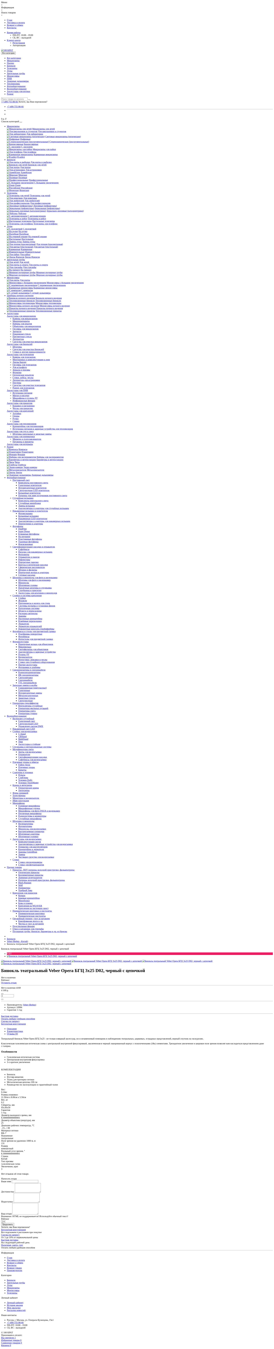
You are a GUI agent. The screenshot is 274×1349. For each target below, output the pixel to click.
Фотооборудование (16, 86)
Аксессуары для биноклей (19, 344)
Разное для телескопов (23, 388)
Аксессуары (13, 313)
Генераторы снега (27, 711)
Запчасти (17, 331)
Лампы (21, 854)
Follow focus (24, 765)
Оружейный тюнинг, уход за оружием (31, 918)
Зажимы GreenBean (27, 852)
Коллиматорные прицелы (30, 875)
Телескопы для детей (40, 195)
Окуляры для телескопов (25, 365)
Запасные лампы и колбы (25, 685)
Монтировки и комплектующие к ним (31, 359)
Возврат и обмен (15, 25)
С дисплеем (27, 147)
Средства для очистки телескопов (29, 385)
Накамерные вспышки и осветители (30, 511)
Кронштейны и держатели (31, 849)
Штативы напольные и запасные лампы (32, 434)
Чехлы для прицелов (23, 408)
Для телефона (29, 152)
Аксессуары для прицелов (19, 403)
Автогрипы (24, 790)
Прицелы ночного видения (49, 308)
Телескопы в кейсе (37, 218)
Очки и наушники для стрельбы (28, 929)
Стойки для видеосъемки (25, 731)
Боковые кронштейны (29, 898)
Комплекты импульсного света (33, 500)
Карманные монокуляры (45, 288)
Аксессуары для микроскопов (21, 316)
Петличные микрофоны (30, 813)
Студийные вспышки (23, 498)
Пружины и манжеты (23, 441)
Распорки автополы (28, 613)
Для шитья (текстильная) (46, 247)
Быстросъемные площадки (31, 831)
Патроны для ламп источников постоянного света (42, 495)
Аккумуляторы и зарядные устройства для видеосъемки (45, 844)
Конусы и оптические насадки (33, 565)
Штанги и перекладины (30, 611)
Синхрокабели (25, 680)
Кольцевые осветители (29, 493)
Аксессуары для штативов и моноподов (37, 593)
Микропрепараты (21, 321)
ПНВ (9, 78)
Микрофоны (19, 803)
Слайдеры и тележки (23, 772)
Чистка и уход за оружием (31, 924)
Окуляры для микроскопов (26, 329)
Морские (22, 175)
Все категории (14, 58)
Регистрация (19, 43)
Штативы (17, 347)
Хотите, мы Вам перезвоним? (32, 102)
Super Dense (24, 531)
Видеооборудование (17, 89)
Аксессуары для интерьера (20, 444)
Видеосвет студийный (23, 718)
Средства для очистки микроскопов (30, 341)
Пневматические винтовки (31, 913)
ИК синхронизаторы (28, 675)
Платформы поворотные (30, 634)
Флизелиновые (25, 544)
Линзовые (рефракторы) (45, 206)
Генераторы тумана (27, 713)
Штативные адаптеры (29, 834)
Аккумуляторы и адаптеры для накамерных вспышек (44, 521)
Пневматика (24, 888)
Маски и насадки (21, 395)
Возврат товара (14, 1268)
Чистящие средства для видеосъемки (36, 857)
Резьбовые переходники (30, 621)
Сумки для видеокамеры (30, 862)
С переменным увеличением (52, 285)
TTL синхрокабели (27, 682)
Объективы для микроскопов (27, 326)
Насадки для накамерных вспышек (35, 552)
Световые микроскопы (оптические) (63, 136)
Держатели (23, 624)
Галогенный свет (26, 721)
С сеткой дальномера (40, 293)
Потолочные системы (28, 608)
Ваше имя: (6, 1181)
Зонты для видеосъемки (30, 752)
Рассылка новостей (16, 1310)
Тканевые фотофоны (28, 541)
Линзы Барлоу (19, 362)
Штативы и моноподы (23, 821)
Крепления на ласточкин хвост (33, 908)
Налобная (24, 234)
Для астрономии (34, 170)
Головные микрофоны (29, 806)
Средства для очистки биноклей (28, 349)
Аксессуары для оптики (18, 91)
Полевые (22, 177)
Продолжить (7, 1224)
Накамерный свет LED (24, 729)
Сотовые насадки (26, 575)
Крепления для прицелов (25, 893)
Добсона (22, 213)
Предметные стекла (22, 336)
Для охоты (25, 280)
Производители (14, 1270)
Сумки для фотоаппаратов (31, 865)
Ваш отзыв (6, 1214)
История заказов (15, 1305)
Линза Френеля (32, 257)
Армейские (26, 172)
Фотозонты (23, 554)
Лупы (9, 71)
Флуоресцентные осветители (32, 488)
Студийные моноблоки (29, 503)
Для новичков (30, 198)
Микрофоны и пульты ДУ (25, 398)
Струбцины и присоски (29, 590)
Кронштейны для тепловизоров (28, 426)
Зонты (19, 472)
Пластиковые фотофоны (30, 539)
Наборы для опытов (22, 324)
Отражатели (24, 754)
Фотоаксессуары (21, 641)
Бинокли (11, 66)
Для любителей (32, 200)
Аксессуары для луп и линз (20, 431)
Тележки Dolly (25, 780)
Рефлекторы (24, 559)
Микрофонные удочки (29, 808)
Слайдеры (23, 777)
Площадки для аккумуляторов (33, 847)
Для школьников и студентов (52, 131)
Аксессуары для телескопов (20, 354)
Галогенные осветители (30, 485)
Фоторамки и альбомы (29, 667)
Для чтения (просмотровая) (49, 244)
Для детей (24, 262)
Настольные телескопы (43, 221)
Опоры (16, 416)
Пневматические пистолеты (32, 916)
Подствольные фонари (24, 926)
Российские (27, 188)
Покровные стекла (22, 334)
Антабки (17, 413)
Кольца (21, 895)
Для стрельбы (29, 267)
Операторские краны (28, 788)
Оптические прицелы (28, 872)
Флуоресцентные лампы (30, 693)
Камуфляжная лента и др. (30, 921)
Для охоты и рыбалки (41, 162)
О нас (9, 20)
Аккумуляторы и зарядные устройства (37, 652)
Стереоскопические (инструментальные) (69, 141)
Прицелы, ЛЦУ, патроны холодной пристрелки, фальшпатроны (43, 870)
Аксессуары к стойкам (29, 744)
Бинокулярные (31, 144)
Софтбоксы (23, 549)
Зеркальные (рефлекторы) (47, 208)
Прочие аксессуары (27, 665)
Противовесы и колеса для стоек (34, 603)
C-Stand (22, 734)
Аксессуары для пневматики (21, 436)
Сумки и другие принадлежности (29, 352)
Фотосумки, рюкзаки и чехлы (32, 659)
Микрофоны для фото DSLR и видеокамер (39, 811)
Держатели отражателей (30, 626)
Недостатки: (7, 1201)
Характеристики (15, 1031)
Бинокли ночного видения (49, 298)
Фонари (21, 454)
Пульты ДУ (23, 654)
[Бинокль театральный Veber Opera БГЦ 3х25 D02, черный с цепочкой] (42, 956)
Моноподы (23, 582)
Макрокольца (24, 647)
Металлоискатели (35, 470)
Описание (12, 1028)
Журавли (22, 600)
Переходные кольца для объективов (35, 644)
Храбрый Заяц (25, 890)
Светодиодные (25, 700)
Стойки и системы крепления (27, 595)
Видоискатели (25, 657)
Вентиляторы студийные (30, 706)
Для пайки (25, 254)
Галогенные (24, 690)
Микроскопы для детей (43, 129)
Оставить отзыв (9, 982)
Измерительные (33, 252)
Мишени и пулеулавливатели (27, 439)
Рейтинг (5, 1219)
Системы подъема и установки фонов (36, 606)
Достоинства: (7, 1191)
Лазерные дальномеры (18, 81)
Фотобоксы (23, 636)
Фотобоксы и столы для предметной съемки (34, 631)
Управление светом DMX (30, 726)
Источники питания (22, 393)
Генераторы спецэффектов (25, 703)
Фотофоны (18, 526)
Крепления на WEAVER (30, 906)
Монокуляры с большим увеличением (65, 282)
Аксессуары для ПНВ (17, 390)
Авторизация (19, 45)
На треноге (26, 270)
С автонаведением (37, 216)
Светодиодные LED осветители (33, 490)
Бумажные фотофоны (28, 534)
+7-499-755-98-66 (15, 106)
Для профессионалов (40, 203)
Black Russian (24, 882)
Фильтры (17, 372)
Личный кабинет (15, 1302)
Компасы (23, 449)
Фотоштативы (25, 826)
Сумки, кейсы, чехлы (23, 377)
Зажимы (22, 616)
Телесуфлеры (19, 795)
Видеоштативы (25, 824)
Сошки (16, 421)
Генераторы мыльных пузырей (33, 708)
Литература (18, 339)
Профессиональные (38, 180)
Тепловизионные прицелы (49, 311)
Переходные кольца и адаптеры (33, 572)
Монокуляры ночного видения (55, 306)
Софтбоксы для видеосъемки (32, 759)
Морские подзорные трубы (49, 275)
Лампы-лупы (28, 241)
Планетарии (27, 452)
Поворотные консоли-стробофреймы (36, 629)
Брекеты (22, 770)
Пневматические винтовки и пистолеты (32, 911)
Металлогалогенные (28, 695)
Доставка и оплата (16, 22)
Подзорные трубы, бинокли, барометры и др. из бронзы (40, 931)
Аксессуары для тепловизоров (21, 424)
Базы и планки (25, 903)
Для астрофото (20, 367)
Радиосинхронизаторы (29, 672)
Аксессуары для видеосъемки (27, 839)
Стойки (22, 598)
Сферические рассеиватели (31, 567)
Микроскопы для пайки (44, 149)
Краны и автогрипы (22, 785)
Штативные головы (28, 585)
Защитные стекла (26, 698)
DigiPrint (22, 529)
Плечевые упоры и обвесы (26, 762)
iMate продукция (21, 800)
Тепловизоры (13, 83)
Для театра (25, 167)
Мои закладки (14, 1308)
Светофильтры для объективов (33, 649)
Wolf (20, 885)
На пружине (24, 536)
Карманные (26, 249)
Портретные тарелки (28, 562)
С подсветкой (29, 229)
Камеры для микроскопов (25, 318)
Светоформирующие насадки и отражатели (34, 547)
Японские (24, 190)
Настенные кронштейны (30, 618)
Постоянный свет (21, 480)
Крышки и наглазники (24, 406)
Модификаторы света (23, 749)
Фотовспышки (25, 513)
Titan (20, 741)
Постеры (17, 382)
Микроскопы (13, 60)
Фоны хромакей (20, 793)
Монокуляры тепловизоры (48, 303)
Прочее (10, 63)
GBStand (22, 736)
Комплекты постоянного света (33, 482)
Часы (17, 462)
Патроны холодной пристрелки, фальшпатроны (41, 880)
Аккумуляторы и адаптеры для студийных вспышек (43, 508)
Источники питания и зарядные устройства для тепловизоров (43, 429)
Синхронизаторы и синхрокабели (29, 670)
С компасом (27, 290)
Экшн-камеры (30, 467)
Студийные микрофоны (30, 818)
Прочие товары (14, 867)
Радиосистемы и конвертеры (32, 816)
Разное (10, 94)
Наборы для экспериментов (50, 457)
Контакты (11, 27)
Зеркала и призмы (21, 370)
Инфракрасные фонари (24, 400)
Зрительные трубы (16, 73)
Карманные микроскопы (46, 154)
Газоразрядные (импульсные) (32, 688)
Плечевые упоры (26, 767)
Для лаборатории (34, 134)
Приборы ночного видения (20, 295)
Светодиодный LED (28, 724)
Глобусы (22, 465)
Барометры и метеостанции (50, 459)
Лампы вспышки (26, 506)
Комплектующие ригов (29, 841)
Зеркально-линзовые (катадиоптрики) (65, 211)
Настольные (27, 239)
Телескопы (12, 68)
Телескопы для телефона (45, 224)
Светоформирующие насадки (32, 757)
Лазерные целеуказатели (30, 877)
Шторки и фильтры (27, 570)
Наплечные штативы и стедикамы (35, 588)
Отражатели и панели (29, 557)
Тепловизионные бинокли (48, 300)
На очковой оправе (37, 236)
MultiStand (23, 739)
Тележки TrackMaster (28, 782)
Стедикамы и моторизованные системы (32, 747)
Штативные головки (28, 836)
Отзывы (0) (12, 1034)
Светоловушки (25, 677)
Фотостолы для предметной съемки (35, 639)
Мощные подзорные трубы (49, 272)
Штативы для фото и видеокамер (34, 580)
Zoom (18, 185)
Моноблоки (24, 900)
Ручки (16, 418)
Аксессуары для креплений (20, 411)
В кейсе (21, 157)
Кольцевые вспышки (28, 516)
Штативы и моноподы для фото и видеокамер (35, 577)
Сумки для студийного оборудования (36, 662)
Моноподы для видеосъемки (32, 829)
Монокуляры (13, 76)
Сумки (16, 859)
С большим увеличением (46, 182)
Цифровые (25, 139)
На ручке (23, 231)
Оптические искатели (23, 375)
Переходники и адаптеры (30, 524)
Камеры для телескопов (24, 357)
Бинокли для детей (37, 165)
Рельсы (21, 775)
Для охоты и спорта (38, 265)
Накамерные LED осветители (32, 518)
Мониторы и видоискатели (26, 798)
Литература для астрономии (26, 380)
